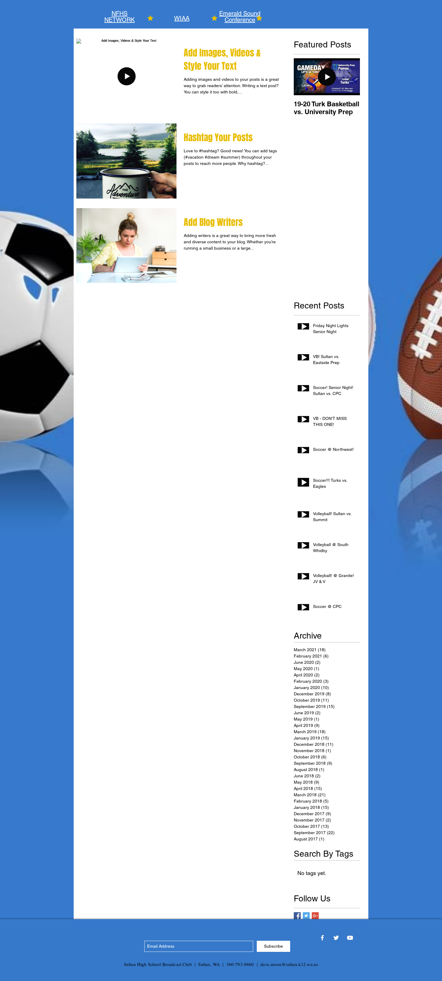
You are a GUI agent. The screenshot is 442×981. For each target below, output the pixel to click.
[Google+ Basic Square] (315, 915)
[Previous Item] (303, 76)
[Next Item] (350, 76)
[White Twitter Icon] (336, 937)
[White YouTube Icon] (350, 937)
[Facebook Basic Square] (297, 915)
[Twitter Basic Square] (306, 915)
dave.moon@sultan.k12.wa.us (289, 964)
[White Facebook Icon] (322, 937)
